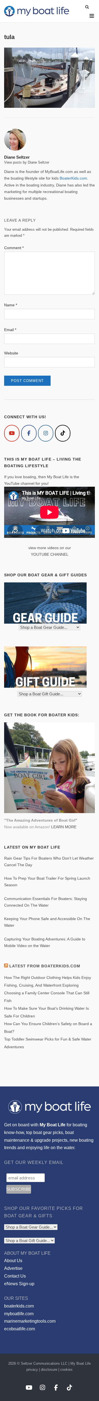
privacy (32, 1369)
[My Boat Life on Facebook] (29, 433)
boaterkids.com (19, 1306)
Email (10, 329)
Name (10, 305)
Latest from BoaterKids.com (44, 966)
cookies (66, 1369)
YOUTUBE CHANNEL (49, 554)
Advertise (13, 1268)
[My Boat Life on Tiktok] (62, 433)
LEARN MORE (63, 827)
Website (11, 353)
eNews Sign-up (19, 1283)
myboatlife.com (19, 1313)
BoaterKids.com (73, 178)
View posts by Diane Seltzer (26, 162)
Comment (14, 248)
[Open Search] (87, 7)
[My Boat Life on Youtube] (12, 433)
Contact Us (15, 1276)
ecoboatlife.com (19, 1328)
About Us (13, 1260)
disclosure (49, 1369)
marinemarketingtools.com (30, 1321)
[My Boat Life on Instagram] (45, 433)
